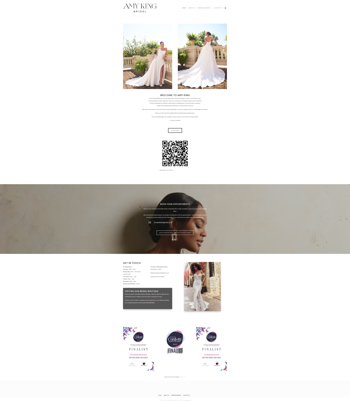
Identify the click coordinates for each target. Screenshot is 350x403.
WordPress (187, 400)
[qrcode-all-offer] (175, 168)
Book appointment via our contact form (175, 232)
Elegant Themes (171, 400)
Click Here (175, 130)
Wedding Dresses (204, 8)
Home (184, 8)
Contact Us (218, 8)
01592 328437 (160, 276)
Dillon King (182, 377)
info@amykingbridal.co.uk (163, 222)
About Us (192, 8)
